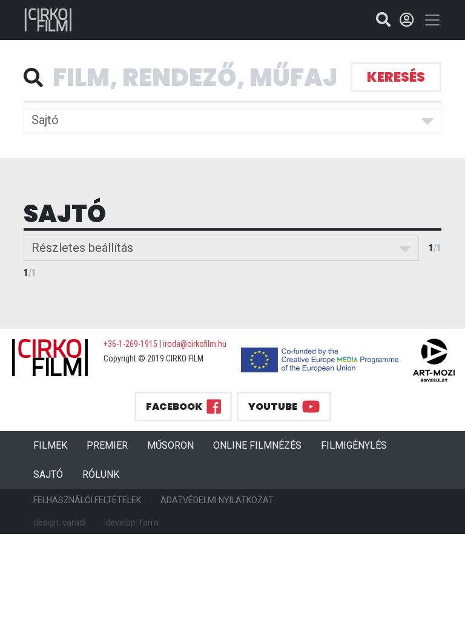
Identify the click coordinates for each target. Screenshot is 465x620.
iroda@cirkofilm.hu (194, 344)
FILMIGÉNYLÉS (354, 445)
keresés (396, 77)
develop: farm (132, 522)
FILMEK (55, 445)
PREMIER (112, 445)
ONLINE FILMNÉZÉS (257, 445)
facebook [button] (174, 407)
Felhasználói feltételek (87, 500)
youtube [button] (272, 407)
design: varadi (59, 522)
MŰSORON (170, 445)
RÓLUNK (100, 474)
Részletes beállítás (82, 247)
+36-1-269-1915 (130, 344)
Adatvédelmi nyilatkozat (217, 500)
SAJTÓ (48, 474)
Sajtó (45, 120)
